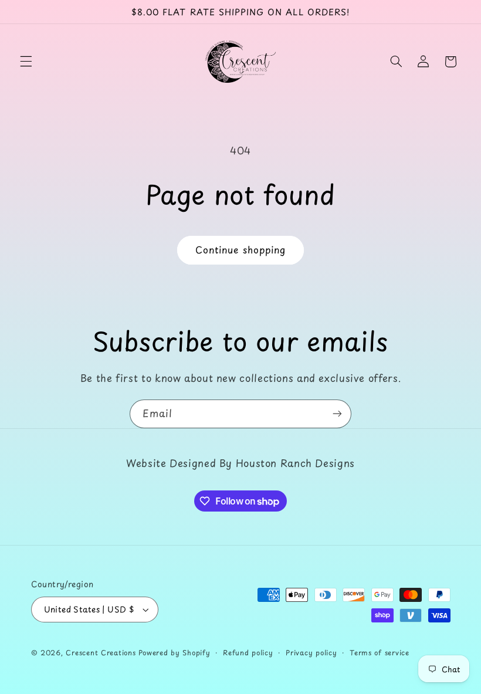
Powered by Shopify (174, 652)
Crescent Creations (101, 652)
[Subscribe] (337, 414)
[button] (25, 61)
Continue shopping (240, 249)
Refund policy (248, 652)
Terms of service (379, 652)
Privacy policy (311, 652)
